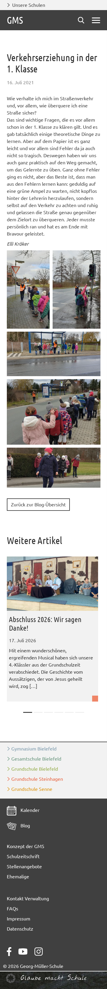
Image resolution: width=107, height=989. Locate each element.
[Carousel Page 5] (69, 712)
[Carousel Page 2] (38, 712)
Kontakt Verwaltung (28, 898)
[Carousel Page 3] (48, 712)
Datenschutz (20, 928)
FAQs (12, 908)
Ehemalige (18, 876)
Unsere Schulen (28, 5)
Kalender (29, 810)
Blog (24, 825)
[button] (28, 289)
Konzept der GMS (25, 846)
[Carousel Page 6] (79, 712)
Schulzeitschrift (23, 856)
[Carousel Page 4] (58, 712)
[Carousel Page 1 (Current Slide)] (27, 712)
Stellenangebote (24, 866)
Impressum (18, 918)
